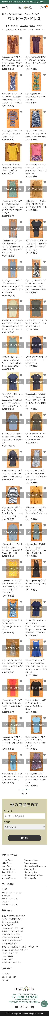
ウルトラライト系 (7, 956)
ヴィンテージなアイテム (10, 953)
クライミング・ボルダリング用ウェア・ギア (16, 950)
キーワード (8, 811)
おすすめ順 (24, 26)
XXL (20, 892)
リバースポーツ (7, 959)
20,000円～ (6, 980)
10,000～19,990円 (9, 977)
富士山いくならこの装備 (10, 922)
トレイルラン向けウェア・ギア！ (12, 941)
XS (7, 892)
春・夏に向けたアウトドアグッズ (12, 928)
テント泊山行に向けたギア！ (11, 934)
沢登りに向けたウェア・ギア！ (12, 937)
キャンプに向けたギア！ (10, 944)
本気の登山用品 (7, 925)
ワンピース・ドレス (32, 14)
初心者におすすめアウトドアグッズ (14, 916)
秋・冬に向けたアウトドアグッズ (12, 919)
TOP (4, 14)
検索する (24, 838)
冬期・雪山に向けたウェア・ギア (12, 931)
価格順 (32, 26)
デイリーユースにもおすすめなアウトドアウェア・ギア (20, 947)
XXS (3, 892)
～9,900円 (6, 974)
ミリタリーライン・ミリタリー (11, 962)
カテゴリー (8, 822)
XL (17, 892)
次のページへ (40, 30)
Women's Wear (15, 14)
